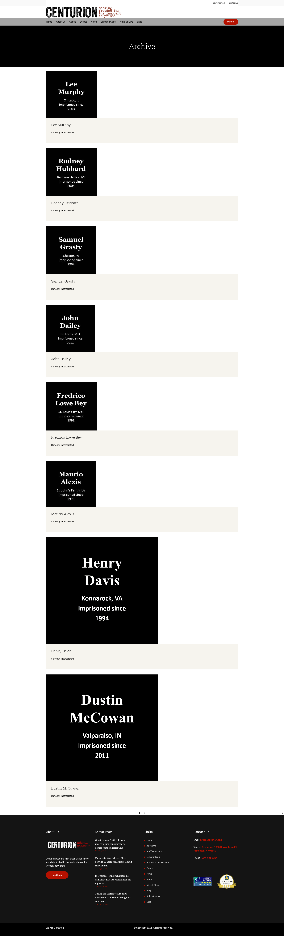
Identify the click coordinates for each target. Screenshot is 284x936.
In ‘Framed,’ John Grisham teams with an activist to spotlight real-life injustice (113, 880)
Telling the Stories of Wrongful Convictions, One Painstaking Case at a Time (113, 897)
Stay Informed (219, 3)
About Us (151, 845)
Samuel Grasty (63, 281)
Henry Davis (61, 651)
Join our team (153, 857)
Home (150, 840)
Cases (150, 868)
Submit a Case (154, 896)
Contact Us (233, 3)
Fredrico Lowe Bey (66, 437)
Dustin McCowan (65, 788)
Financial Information (158, 862)
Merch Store (153, 885)
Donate (230, 21)
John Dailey (61, 359)
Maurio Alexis (62, 514)
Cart (149, 902)
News (149, 873)
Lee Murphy (61, 124)
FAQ (149, 890)
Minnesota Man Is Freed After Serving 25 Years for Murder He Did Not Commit (113, 862)
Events (150, 879)
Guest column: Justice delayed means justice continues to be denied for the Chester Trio (110, 844)
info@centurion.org (211, 840)
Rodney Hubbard (65, 203)
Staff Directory (154, 851)
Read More (57, 875)
